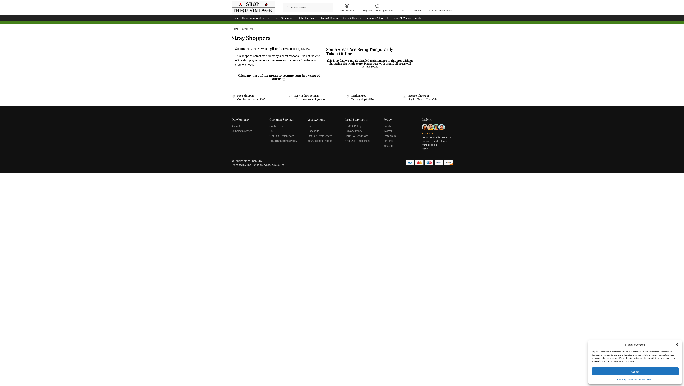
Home (235, 28)
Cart (402, 10)
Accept (635, 371)
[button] (677, 344)
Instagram (390, 135)
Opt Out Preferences (281, 135)
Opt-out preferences (627, 379)
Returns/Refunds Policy (283, 140)
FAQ (272, 130)
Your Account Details (320, 140)
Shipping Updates (242, 130)
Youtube (388, 145)
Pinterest (389, 140)
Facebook (389, 126)
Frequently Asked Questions (377, 10)
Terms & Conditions (356, 135)
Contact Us (276, 126)
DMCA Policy (353, 126)
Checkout (417, 10)
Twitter (388, 130)
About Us (237, 126)
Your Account (347, 10)
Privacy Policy (644, 379)
